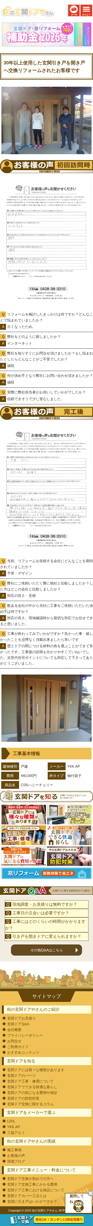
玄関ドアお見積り (21, 1018)
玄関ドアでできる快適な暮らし (32, 1087)
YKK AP (13, 1127)
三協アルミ (16, 1132)
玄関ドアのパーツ (21, 1075)
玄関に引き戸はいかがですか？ (32, 1201)
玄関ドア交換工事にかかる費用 (32, 1184)
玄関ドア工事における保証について (35, 1190)
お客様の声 (16, 1156)
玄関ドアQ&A (18, 1024)
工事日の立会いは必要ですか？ (40, 913)
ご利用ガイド (18, 1047)
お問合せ (14, 1041)
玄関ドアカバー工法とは (26, 1196)
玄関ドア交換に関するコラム (30, 1104)
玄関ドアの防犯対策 (23, 1098)
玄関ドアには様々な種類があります (35, 1070)
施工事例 (14, 1150)
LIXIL (11, 1121)
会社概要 (14, 1030)
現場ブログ (16, 1161)
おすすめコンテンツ (23, 1052)
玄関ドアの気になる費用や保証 (32, 1093)
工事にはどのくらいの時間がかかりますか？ (45, 924)
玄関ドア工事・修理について (30, 1081)
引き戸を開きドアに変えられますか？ (46, 936)
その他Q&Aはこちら (46, 950)
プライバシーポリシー (25, 1035)
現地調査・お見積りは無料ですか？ (44, 904)
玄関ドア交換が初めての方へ (30, 1179)
